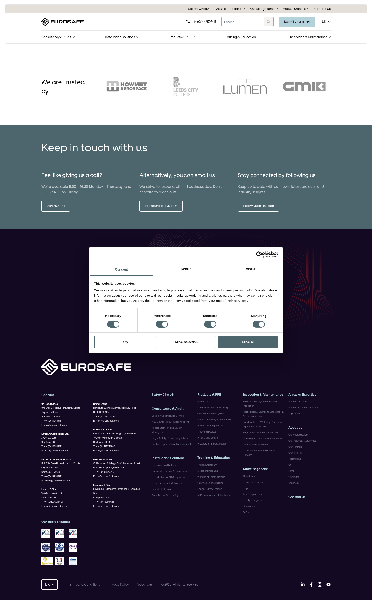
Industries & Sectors (253, 482)
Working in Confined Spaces (303, 407)
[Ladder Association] (75, 561)
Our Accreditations (298, 434)
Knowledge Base (262, 8)
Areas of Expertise (228, 8)
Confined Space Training (210, 482)
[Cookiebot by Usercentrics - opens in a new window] (259, 254)
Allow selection (186, 342)
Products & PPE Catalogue (211, 443)
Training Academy (207, 464)
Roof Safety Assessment (256, 444)
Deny (124, 342)
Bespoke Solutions (161, 489)
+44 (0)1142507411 (203, 22)
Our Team (293, 476)
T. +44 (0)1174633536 (104, 416)
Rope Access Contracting (165, 495)
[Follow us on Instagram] (320, 584)
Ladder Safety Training (209, 488)
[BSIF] (47, 547)
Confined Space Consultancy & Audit (171, 444)
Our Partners (295, 446)
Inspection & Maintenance (308, 37)
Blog (245, 488)
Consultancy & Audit (56, 37)
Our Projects (295, 452)
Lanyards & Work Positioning (212, 407)
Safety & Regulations (254, 500)
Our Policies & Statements (302, 440)
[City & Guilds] (61, 561)
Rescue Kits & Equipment (210, 425)
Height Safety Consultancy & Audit (170, 438)
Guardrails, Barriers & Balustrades (170, 471)
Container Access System (210, 413)
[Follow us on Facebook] (311, 584)
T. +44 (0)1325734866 (104, 446)
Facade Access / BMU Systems (168, 477)
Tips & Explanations (253, 494)
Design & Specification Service (168, 415)
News (291, 470)
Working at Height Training (211, 476)
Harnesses (202, 401)
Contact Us (322, 8)
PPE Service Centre (207, 437)
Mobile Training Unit (207, 470)
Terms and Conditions (84, 584)
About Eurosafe (294, 8)
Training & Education (240, 37)
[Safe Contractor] (61, 547)
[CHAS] (75, 547)
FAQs (246, 512)
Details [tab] (186, 268)
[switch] (162, 324)
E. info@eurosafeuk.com (54, 424)
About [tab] (250, 268)
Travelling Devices (206, 431)
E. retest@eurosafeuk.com (55, 450)
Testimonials (294, 458)
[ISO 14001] (61, 533)
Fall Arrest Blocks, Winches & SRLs (215, 419)
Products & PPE (180, 37)
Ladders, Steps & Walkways (167, 483)
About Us (295, 427)
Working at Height (297, 401)
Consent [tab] (121, 269)
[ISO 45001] (75, 533)
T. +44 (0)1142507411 (51, 420)
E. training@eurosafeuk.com (56, 480)
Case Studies (250, 476)
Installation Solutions (120, 37)
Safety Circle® (198, 8)
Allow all (248, 342)
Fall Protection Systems (164, 465)
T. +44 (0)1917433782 (103, 471)
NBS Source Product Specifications (170, 421)
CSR (290, 464)
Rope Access (295, 413)
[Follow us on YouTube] (328, 584)
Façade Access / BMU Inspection (260, 432)
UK (324, 22)
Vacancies (293, 482)
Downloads (249, 506)
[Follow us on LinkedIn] (303, 584)
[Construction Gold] (47, 561)
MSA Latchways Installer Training (214, 494)
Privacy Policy (118, 584)
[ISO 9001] (47, 533)
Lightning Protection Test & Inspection (263, 438)
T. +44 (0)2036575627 (52, 501)
